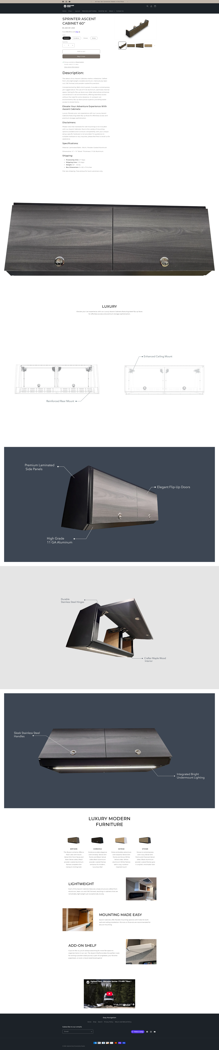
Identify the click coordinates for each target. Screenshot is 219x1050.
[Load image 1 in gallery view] (122, 46)
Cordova (76, 38)
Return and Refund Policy (123, 1022)
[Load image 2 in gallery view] (131, 46)
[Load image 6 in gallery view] (140, 46)
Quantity (65, 42)
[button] (70, 11)
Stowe (86, 38)
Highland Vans (70, 1046)
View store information (71, 67)
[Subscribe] (91, 1032)
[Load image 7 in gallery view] (148, 46)
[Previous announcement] (91, 1)
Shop (94, 1022)
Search (100, 1022)
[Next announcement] (128, 1)
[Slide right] (155, 45)
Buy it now (81, 56)
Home (89, 1022)
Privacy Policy (108, 1022)
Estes (94, 38)
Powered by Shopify (79, 1046)
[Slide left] (116, 45)
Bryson (66, 38)
